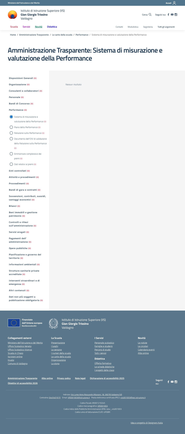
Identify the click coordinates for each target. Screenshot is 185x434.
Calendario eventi (146, 349)
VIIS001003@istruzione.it (79, 397)
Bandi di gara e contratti (23, 189)
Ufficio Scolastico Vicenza (20, 349)
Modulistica (133, 26)
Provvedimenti (17, 183)
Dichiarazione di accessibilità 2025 (107, 378)
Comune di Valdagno (17, 363)
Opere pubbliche (18, 248)
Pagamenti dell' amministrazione (18, 240)
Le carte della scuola (61, 356)
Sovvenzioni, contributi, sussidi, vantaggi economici (27, 197)
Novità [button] (38, 27)
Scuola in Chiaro (15, 353)
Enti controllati (17, 170)
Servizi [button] (26, 27)
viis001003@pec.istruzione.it (133, 397)
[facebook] (168, 14)
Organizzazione (17, 84)
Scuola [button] (14, 27)
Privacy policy (64, 378)
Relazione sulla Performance (27, 133)
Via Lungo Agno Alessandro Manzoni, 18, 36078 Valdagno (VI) (96, 394)
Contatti (119, 26)
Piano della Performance (26, 127)
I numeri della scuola (61, 353)
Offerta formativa (103, 363)
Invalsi (11, 360)
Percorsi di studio (103, 349)
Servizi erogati (17, 232)
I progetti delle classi (104, 370)
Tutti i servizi (100, 353)
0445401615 (55, 397)
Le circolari (143, 346)
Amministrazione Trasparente (22, 378)
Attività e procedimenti (22, 177)
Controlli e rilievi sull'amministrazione (21, 223)
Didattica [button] (52, 27)
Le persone (56, 349)
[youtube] (172, 14)
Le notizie (142, 342)
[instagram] (176, 14)
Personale (14, 97)
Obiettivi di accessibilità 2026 (23, 383)
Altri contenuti (17, 290)
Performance (16, 110)
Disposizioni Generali (21, 78)
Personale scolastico (104, 342)
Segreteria (148, 26)
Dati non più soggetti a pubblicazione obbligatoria (24, 298)
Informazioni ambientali (22, 264)
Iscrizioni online (15, 356)
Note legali (80, 378)
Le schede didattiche (104, 366)
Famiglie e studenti (104, 346)
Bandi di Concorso (19, 103)
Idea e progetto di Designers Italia (147, 422)
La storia (55, 363)
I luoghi (54, 346)
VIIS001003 (103, 405)
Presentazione (58, 342)
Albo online (143, 353)
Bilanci (13, 206)
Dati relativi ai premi (23, 164)
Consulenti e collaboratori (24, 90)
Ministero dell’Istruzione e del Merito (25, 342)
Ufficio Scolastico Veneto (19, 346)
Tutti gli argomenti (166, 26)
